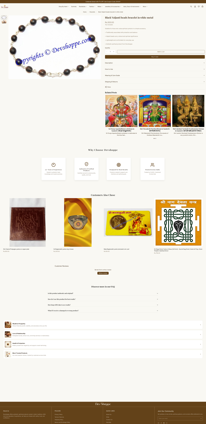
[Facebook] (161, 423)
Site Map (108, 422)
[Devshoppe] (4, 6)
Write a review (103, 273)
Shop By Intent (63, 6)
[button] (154, 138)
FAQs (107, 417)
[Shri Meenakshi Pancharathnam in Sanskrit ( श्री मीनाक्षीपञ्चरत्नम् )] (121, 111)
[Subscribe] (201, 418)
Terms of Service (59, 417)
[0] (202, 6)
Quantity (107, 48)
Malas (99, 6)
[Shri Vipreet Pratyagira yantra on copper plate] (27, 222)
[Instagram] (158, 423)
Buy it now (155, 57)
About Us (108, 414)
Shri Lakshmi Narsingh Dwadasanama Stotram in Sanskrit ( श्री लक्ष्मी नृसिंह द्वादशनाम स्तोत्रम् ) (154, 130)
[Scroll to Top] (203, 415)
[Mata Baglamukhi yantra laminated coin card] (128, 222)
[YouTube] (166, 423)
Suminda (73, 6)
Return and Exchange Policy (62, 422)
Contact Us (109, 419)
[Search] (191, 6)
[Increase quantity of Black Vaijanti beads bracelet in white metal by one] (113, 51)
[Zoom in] (97, 19)
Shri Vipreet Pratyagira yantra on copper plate (16, 249)
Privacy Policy (58, 414)
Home (85, 12)
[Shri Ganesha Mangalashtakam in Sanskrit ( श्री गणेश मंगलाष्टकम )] (188, 111)
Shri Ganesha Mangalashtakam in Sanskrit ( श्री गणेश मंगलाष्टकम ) (188, 130)
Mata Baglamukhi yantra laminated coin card (116, 249)
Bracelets (92, 12)
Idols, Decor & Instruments (131, 6)
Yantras (91, 6)
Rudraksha (82, 6)
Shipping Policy (59, 419)
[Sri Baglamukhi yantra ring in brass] (78, 222)
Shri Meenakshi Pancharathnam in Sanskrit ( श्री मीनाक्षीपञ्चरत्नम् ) (121, 130)
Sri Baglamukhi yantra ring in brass (63, 249)
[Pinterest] (164, 423)
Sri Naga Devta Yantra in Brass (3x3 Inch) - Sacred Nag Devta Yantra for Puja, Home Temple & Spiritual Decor (178, 250)
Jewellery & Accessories (112, 6)
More (144, 6)
